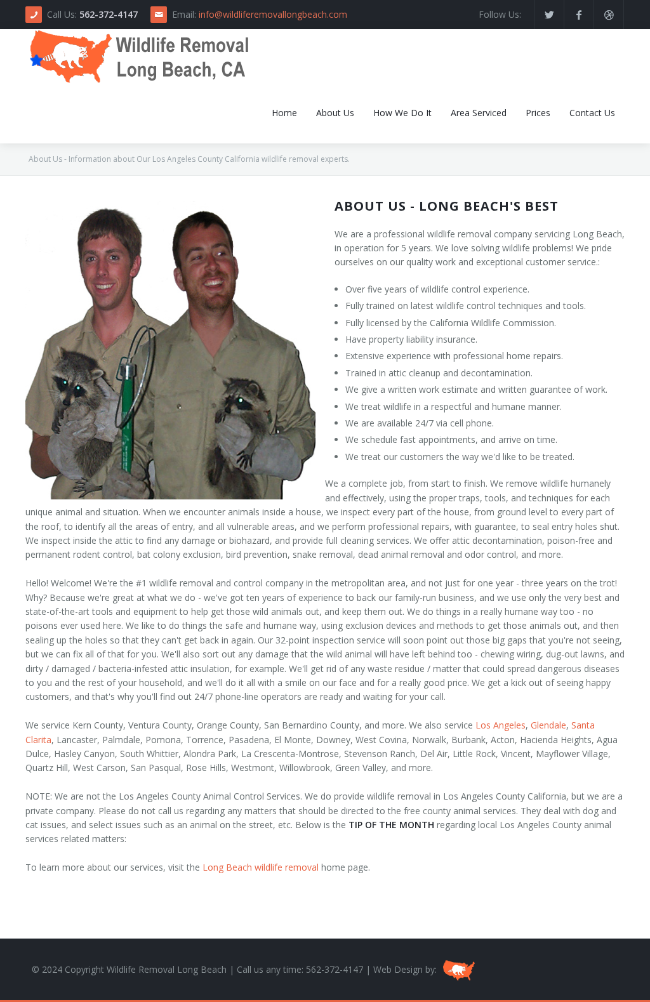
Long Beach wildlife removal (260, 867)
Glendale (548, 725)
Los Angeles (500, 725)
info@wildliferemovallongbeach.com (273, 14)
